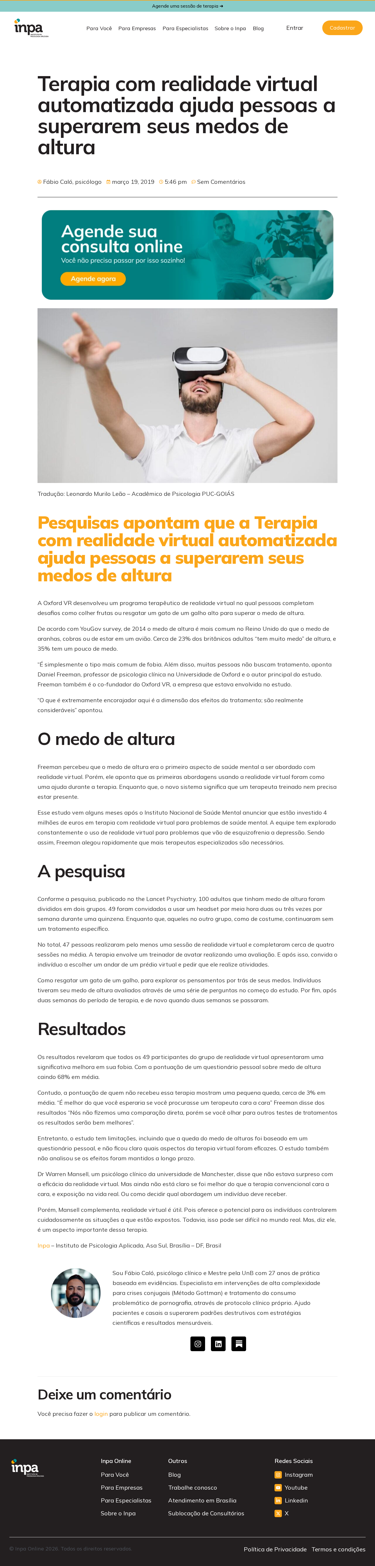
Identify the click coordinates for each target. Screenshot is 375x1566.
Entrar (294, 27)
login (101, 1413)
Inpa (44, 1245)
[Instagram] (197, 1344)
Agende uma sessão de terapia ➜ (187, 6)
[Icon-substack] (238, 1344)
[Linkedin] (218, 1344)
